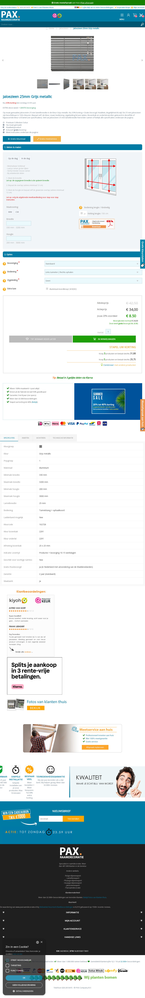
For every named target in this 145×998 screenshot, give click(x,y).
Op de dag (13, 158)
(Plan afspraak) (86, 2)
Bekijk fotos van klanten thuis (94, 897)
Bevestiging (12, 263)
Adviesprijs (103, 302)
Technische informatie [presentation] (63, 438)
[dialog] (24, 967)
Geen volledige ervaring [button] (24, 985)
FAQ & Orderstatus (9, 7)
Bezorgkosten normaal (125, 321)
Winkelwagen (135, 15)
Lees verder (18, 954)
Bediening (12, 271)
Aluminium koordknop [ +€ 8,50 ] (62, 289)
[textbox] (69, 24)
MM (10, 212)
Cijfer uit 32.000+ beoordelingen (97, 7)
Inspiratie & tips (123, 7)
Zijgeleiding (12, 280)
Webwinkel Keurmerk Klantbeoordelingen (56, 907)
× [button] (41, 942)
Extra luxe (11, 288)
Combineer (108, 365)
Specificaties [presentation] (9, 438)
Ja (85, 213)
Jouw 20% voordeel (107, 315)
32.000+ (124, 961)
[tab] (9, 437)
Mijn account (139, 7)
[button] (24, 991)
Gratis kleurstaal (17, 138)
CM (17, 212)
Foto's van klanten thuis (43, 7)
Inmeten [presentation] (25, 438)
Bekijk (34, 402)
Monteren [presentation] (40, 438)
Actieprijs (102, 309)
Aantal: (100, 332)
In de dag (25, 158)
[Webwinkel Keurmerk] (54, 17)
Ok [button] (24, 978)
